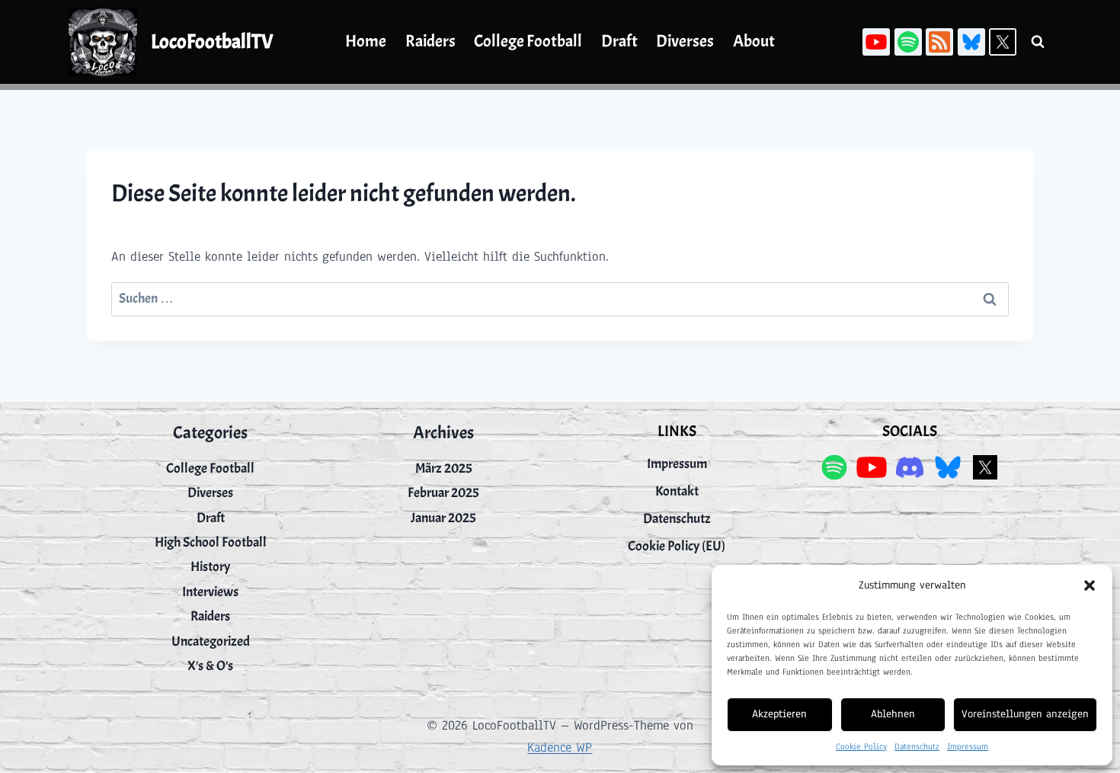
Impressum (967, 746)
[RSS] (939, 42)
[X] (1002, 42)
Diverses (685, 41)
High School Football (211, 542)
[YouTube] (876, 42)
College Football (528, 41)
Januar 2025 (443, 518)
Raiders (430, 41)
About (754, 41)
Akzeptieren (779, 714)
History (210, 567)
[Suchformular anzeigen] (1037, 42)
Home (365, 41)
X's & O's (210, 666)
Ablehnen (893, 714)
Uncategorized (210, 641)
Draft (619, 41)
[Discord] (909, 467)
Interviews (210, 592)
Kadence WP (559, 747)
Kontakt (677, 491)
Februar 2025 (443, 493)
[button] (1089, 585)
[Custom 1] (971, 42)
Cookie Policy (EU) (676, 546)
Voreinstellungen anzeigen (1025, 714)
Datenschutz (916, 746)
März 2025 (443, 468)
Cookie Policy (861, 746)
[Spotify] (908, 42)
